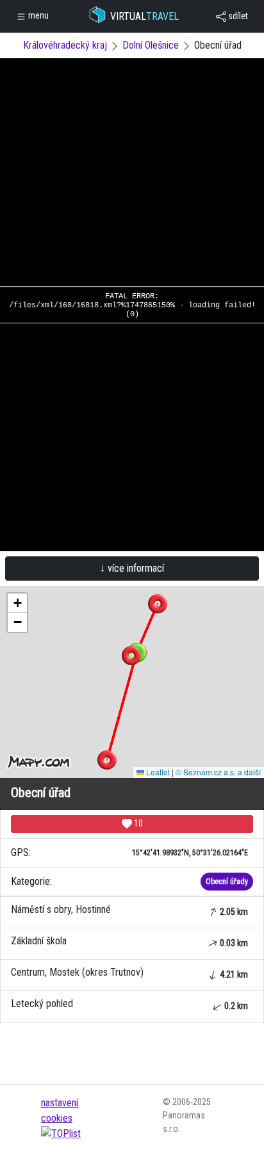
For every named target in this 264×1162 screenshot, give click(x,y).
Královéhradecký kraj (65, 45)
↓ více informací (132, 568)
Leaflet (157, 771)
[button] (157, 603)
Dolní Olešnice (150, 45)
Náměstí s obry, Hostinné (129, 910)
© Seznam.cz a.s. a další (218, 771)
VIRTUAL (144, 16)
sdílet (237, 16)
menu (37, 15)
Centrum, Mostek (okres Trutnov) (129, 973)
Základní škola (129, 941)
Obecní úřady (227, 881)
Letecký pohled (129, 1004)
